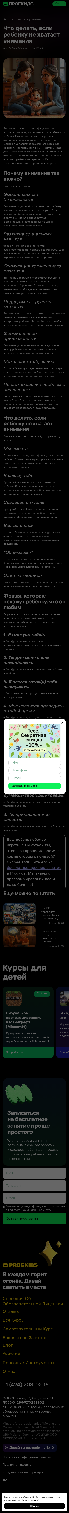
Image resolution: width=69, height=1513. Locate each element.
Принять (34, 1506)
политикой (33, 1500)
